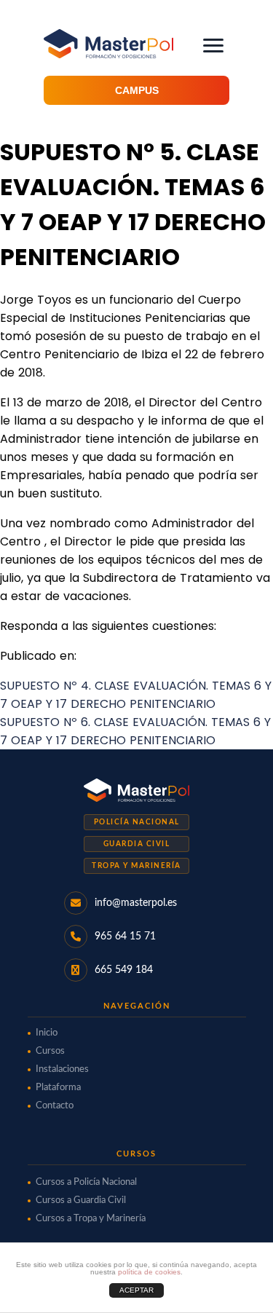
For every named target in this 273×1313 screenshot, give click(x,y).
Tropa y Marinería (136, 866)
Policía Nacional (137, 822)
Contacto (55, 1106)
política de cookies (149, 1272)
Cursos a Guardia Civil (81, 1200)
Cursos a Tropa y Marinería (91, 1218)
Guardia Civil (136, 844)
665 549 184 (124, 970)
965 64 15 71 (125, 936)
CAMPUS (137, 90)
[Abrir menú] (213, 45)
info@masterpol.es (136, 903)
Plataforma (58, 1087)
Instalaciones (62, 1069)
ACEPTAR (136, 1290)
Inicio (47, 1033)
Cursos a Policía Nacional (86, 1182)
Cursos (50, 1051)
